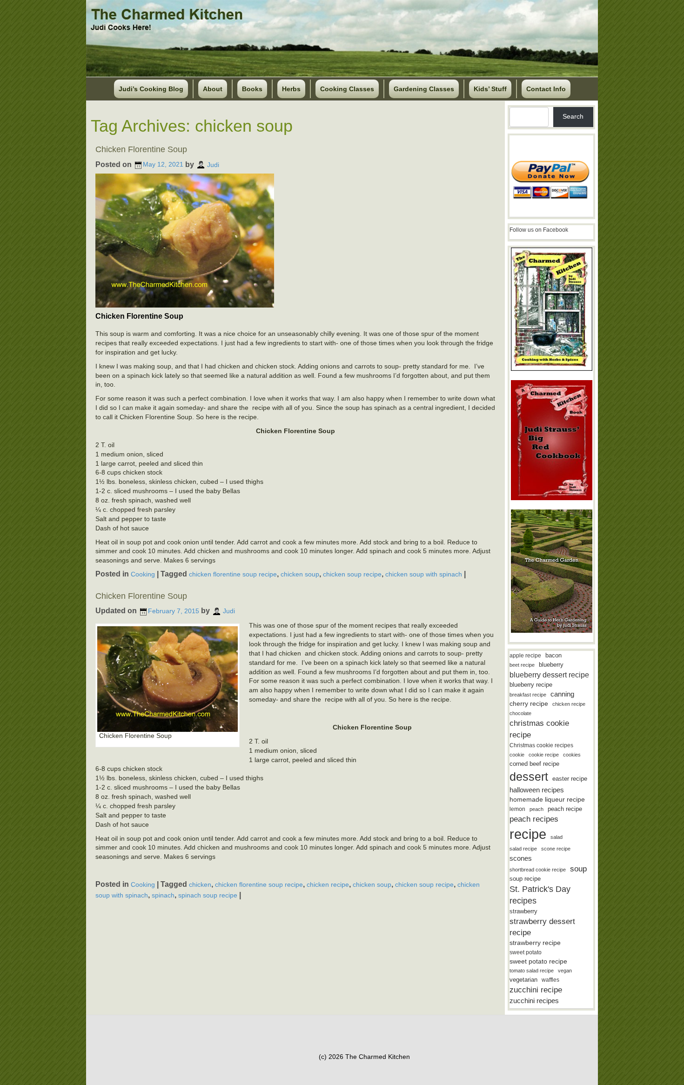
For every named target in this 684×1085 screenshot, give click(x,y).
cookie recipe (544, 754)
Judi (213, 164)
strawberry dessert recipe (542, 927)
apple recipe (525, 655)
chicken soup (300, 574)
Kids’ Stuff (490, 89)
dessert (529, 776)
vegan (565, 970)
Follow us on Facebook (539, 230)
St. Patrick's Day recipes (540, 894)
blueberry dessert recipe (549, 674)
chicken (200, 884)
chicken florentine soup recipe (233, 574)
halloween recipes (537, 790)
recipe (528, 834)
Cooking (143, 574)
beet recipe (522, 665)
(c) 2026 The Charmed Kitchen (364, 1056)
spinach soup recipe (207, 895)
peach (536, 809)
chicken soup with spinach (423, 574)
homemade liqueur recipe (547, 799)
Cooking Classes (347, 89)
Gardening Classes (424, 89)
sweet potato (526, 952)
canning (562, 694)
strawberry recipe (535, 942)
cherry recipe (529, 703)
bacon (553, 655)
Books (252, 89)
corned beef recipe (534, 764)
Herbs (291, 89)
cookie (517, 754)
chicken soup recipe (352, 574)
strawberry (523, 911)
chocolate (520, 713)
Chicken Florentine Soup (141, 149)
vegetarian (523, 979)
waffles (550, 980)
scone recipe (555, 848)
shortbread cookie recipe (538, 869)
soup (578, 868)
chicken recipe (328, 884)
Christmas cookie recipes (541, 745)
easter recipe (569, 778)
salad (556, 837)
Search (573, 116)
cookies (572, 754)
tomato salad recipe (532, 970)
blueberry (551, 664)
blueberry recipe (531, 684)
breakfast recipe (528, 694)
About (212, 89)
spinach (163, 895)
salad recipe (523, 848)
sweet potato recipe (538, 961)
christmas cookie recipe (539, 728)
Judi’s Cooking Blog (151, 89)
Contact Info (546, 89)
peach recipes (534, 819)
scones (521, 858)
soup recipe (525, 878)
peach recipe (565, 808)
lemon (517, 809)
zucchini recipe (536, 989)
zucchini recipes (534, 1001)
